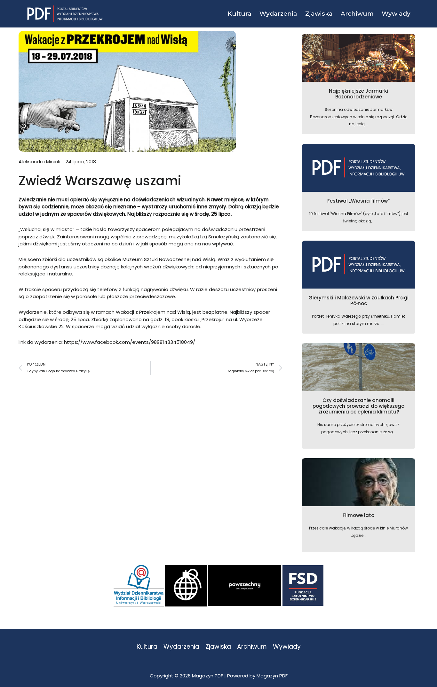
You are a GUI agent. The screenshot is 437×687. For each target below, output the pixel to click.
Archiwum (252, 647)
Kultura (147, 647)
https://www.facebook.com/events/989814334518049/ (129, 342)
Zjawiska (218, 647)
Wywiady (287, 647)
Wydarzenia (181, 647)
